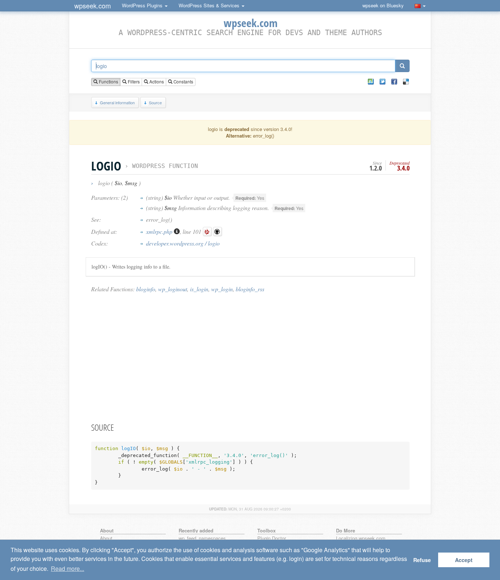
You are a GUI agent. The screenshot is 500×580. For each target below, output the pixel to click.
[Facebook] (394, 82)
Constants (182, 82)
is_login (199, 289)
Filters (133, 82)
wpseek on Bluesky (383, 5)
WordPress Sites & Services (210, 5)
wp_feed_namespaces (202, 538)
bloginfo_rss (250, 289)
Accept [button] (464, 560)
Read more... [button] (67, 568)
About (106, 538)
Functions (108, 82)
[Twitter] (382, 82)
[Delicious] (406, 82)
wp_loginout (172, 289)
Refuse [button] (422, 560)
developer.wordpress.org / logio (183, 243)
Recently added (196, 530)
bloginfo (145, 289)
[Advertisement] (250, 357)
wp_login (222, 289)
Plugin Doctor (271, 538)
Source (155, 102)
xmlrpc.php (160, 231)
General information (117, 102)
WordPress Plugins (143, 5)
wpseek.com (92, 5)
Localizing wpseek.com (360, 538)
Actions (156, 82)
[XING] (371, 82)
